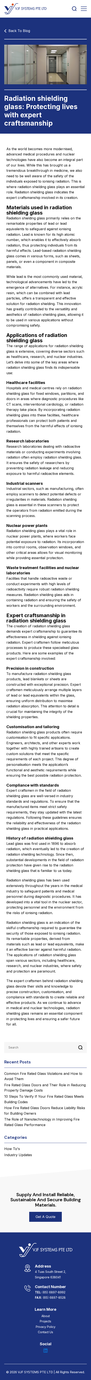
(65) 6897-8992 (53, 1292)
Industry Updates (18, 1155)
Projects (45, 1321)
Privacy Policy (45, 1327)
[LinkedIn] (45, 1350)
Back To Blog (19, 31)
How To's (12, 1149)
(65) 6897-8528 (54, 1297)
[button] (45, 1217)
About (45, 1316)
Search (80, 1047)
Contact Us (45, 1332)
